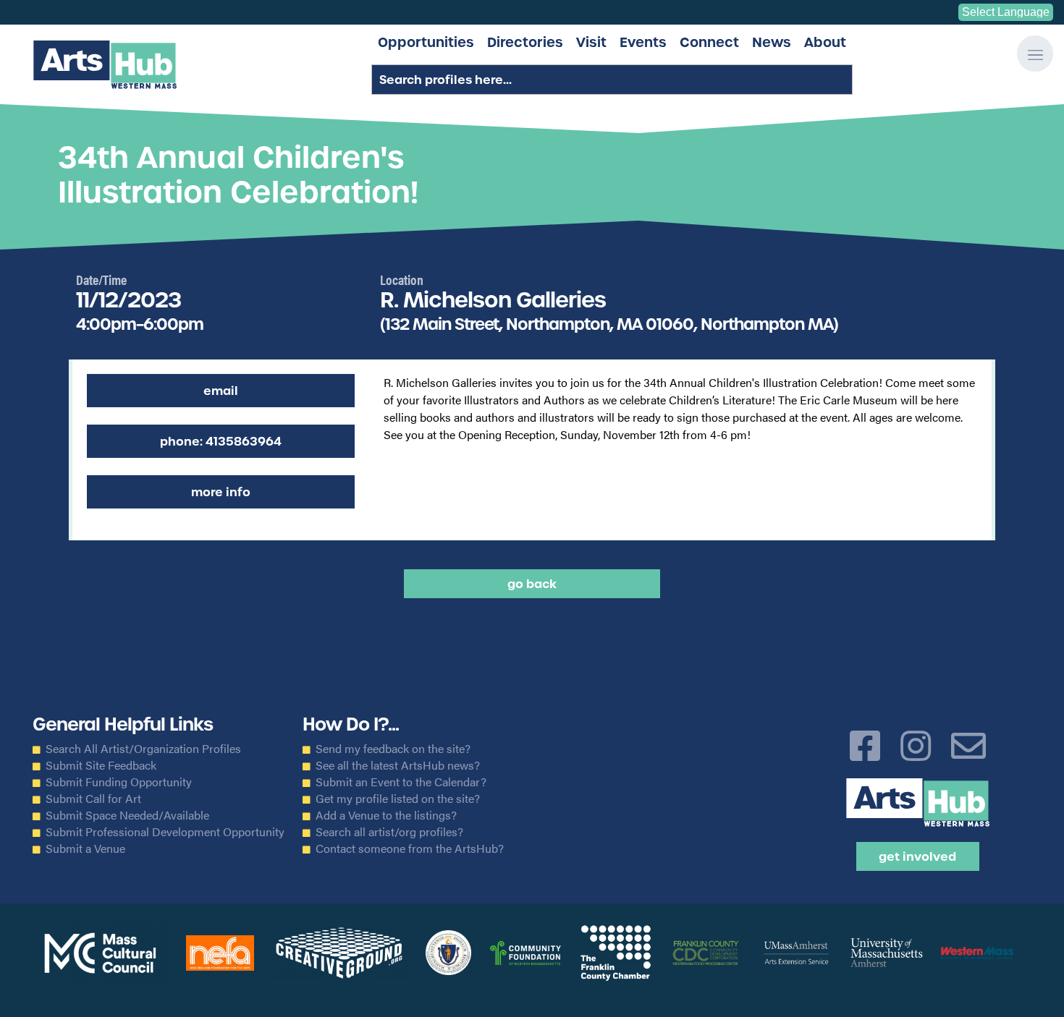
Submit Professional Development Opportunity (165, 832)
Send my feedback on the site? (393, 748)
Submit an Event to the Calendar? (401, 782)
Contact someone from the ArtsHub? (410, 848)
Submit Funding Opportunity (119, 782)
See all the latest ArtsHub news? (398, 765)
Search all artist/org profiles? (389, 832)
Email (220, 391)
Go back (532, 584)
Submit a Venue (85, 848)
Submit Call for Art (93, 798)
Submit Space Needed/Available (127, 815)
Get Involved (917, 856)
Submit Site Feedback (101, 765)
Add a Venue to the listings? (386, 815)
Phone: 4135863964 (221, 441)
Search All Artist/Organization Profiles (143, 748)
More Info (220, 492)
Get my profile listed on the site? (398, 798)
